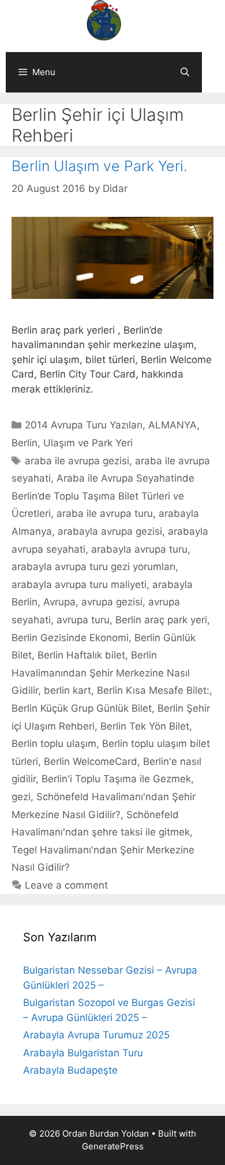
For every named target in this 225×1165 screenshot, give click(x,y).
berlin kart (67, 690)
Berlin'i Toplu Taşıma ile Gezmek (116, 779)
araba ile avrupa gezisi (77, 461)
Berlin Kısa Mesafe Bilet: (153, 690)
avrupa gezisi (111, 602)
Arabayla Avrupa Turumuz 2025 (96, 1035)
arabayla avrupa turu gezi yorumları (93, 566)
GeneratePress (113, 1146)
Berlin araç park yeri (161, 620)
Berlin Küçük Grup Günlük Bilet (82, 708)
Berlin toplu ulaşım (54, 743)
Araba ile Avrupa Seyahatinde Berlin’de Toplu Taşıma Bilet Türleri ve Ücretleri (103, 495)
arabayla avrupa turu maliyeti (79, 584)
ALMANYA (172, 425)
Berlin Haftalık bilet (81, 655)
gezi (21, 796)
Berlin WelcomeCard (90, 761)
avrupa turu (83, 620)
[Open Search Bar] (185, 72)
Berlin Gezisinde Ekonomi (70, 637)
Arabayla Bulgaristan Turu (83, 1053)
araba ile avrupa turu (105, 513)
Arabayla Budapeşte (70, 1070)
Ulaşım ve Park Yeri (88, 443)
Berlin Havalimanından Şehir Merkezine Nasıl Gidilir (101, 672)
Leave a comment (66, 885)
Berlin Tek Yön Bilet (144, 726)
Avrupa (59, 602)
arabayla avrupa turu (139, 549)
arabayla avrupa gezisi (110, 531)
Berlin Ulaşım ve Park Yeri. (99, 166)
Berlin (25, 443)
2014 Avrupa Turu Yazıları (83, 425)
